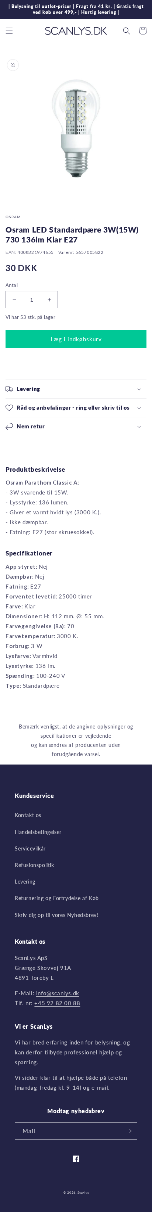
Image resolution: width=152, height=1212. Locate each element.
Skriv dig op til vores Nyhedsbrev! (56, 915)
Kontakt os (28, 815)
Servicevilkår (30, 848)
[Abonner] (129, 1131)
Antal (12, 285)
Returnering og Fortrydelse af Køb (57, 898)
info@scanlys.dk (57, 993)
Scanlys (83, 1192)
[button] (9, 31)
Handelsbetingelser (38, 832)
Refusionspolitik (34, 865)
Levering (25, 881)
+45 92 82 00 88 (57, 1003)
